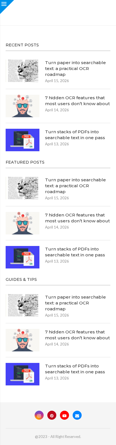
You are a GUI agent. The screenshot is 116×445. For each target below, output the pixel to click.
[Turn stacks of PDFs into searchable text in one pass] (22, 140)
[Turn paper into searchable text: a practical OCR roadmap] (22, 71)
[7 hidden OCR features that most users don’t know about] (22, 106)
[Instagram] (39, 415)
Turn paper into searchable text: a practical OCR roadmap (75, 68)
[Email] (77, 415)
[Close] (7, 7)
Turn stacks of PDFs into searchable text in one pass (75, 134)
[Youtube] (64, 415)
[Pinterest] (51, 415)
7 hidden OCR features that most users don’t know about (77, 100)
